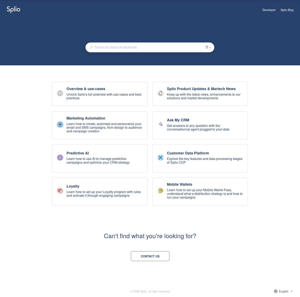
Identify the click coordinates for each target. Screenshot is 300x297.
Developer (269, 10)
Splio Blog (287, 10)
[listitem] (100, 94)
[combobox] (143, 47)
